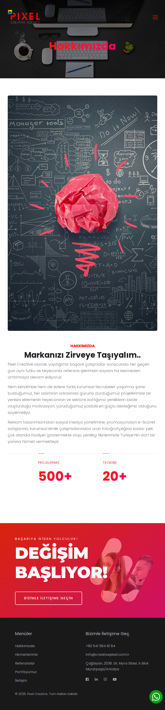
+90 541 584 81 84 (100, 645)
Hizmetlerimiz (26, 654)
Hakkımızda (25, 645)
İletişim (21, 680)
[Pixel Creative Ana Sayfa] (23, 17)
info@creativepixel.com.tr (107, 654)
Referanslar (25, 663)
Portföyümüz (26, 671)
